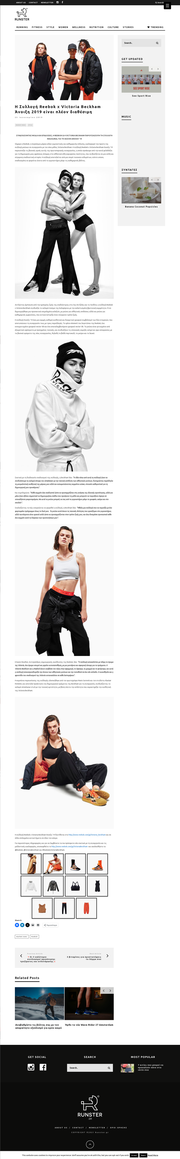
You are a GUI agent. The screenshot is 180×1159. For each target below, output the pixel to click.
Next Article (95, 953)
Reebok (34, 936)
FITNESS (37, 27)
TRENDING (157, 27)
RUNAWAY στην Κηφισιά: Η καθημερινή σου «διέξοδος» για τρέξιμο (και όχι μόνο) (39, 1027)
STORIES (128, 27)
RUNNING (22, 27)
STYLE (51, 27)
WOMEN (63, 27)
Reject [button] (143, 1155)
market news (21, 936)
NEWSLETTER (47, 2)
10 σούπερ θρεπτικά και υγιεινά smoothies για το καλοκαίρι (141, 209)
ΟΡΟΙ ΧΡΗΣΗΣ (118, 1128)
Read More (153, 1155)
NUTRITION (96, 27)
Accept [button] (134, 1155)
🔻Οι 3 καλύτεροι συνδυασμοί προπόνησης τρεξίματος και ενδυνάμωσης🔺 (38, 959)
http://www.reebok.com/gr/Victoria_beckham (87, 835)
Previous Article (35, 953)
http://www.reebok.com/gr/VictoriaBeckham (70, 846)
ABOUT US (21, 2)
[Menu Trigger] (167, 5)
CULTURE (113, 27)
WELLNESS (79, 27)
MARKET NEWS (21, 125)
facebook (64, 2)
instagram (59, 2)
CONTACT (33, 2)
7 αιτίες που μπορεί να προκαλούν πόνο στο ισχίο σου (150, 1067)
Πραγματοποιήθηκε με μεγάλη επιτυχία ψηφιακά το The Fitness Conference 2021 (141, 98)
